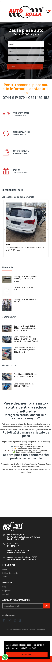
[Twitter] (9, 620)
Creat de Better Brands (37, 629)
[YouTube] (20, 620)
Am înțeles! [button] (27, 654)
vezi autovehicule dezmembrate (18, 197)
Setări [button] (34, 648)
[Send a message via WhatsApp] (5, 657)
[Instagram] (15, 620)
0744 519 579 (14, 97)
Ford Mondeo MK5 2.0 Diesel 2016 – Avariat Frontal (25, 375)
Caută (13, 67)
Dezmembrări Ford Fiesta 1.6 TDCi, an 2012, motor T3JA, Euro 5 (24, 350)
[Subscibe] (46, 605)
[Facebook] (4, 620)
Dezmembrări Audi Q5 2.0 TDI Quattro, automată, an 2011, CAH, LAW (25, 328)
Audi (8, 245)
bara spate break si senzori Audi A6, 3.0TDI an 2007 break (25, 279)
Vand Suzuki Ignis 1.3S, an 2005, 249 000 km (25, 385)
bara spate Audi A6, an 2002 (23, 288)
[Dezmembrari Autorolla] (26, 12)
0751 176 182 (38, 97)
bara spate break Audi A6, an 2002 (25, 301)
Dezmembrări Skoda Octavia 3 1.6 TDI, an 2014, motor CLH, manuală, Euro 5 (25, 339)
